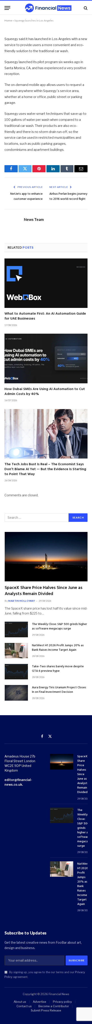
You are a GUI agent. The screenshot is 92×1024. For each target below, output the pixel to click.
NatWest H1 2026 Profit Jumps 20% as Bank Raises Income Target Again (58, 648)
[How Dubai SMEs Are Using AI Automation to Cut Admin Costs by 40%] (46, 358)
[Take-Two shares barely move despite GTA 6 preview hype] (16, 671)
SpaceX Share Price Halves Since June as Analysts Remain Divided (43, 590)
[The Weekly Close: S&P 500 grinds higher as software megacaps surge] (16, 629)
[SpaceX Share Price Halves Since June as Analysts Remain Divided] (46, 556)
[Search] (85, 8)
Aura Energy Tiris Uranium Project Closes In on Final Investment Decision (59, 690)
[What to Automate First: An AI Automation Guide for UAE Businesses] (46, 283)
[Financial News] (48, 8)
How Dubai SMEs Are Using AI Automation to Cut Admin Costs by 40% (44, 391)
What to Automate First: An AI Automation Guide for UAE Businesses (45, 316)
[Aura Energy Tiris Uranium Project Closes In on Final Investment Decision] (16, 692)
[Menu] (7, 8)
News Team (34, 219)
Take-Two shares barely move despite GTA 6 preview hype (58, 669)
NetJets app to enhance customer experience (26, 196)
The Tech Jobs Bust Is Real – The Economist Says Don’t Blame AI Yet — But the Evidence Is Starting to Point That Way (45, 469)
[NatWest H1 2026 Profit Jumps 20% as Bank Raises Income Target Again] (16, 650)
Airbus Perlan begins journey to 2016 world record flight (68, 196)
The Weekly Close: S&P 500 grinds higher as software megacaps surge (59, 626)
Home (8, 20)
